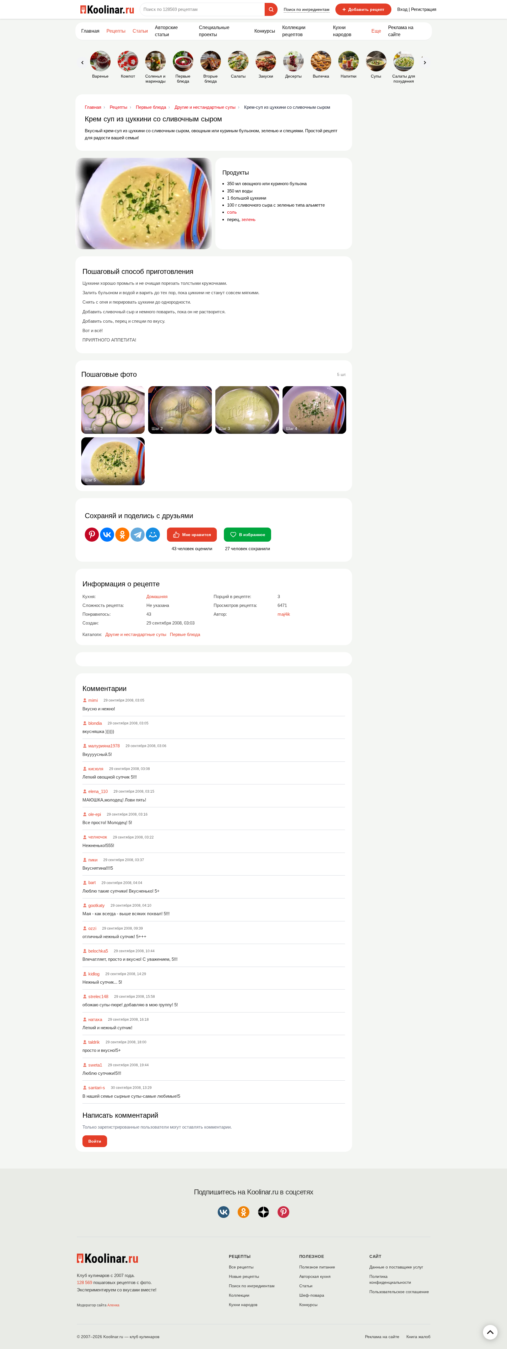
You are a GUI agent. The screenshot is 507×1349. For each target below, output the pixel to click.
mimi (93, 700)
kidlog (93, 973)
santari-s (96, 1087)
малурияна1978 (104, 745)
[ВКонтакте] (107, 535)
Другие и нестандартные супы (135, 634)
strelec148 (98, 996)
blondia (95, 723)
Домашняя (157, 596)
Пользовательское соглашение (399, 1291)
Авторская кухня (315, 1276)
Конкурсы (264, 31)
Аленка (113, 1305)
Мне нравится (196, 534)
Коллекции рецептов (293, 31)
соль (232, 212)
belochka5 (98, 950)
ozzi (92, 928)
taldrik (94, 1042)
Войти (94, 1141)
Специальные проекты (214, 31)
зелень (248, 219)
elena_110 (98, 791)
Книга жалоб (418, 1336)
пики (92, 859)
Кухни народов (342, 31)
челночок (97, 836)
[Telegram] (138, 535)
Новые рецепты (244, 1276)
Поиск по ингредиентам (306, 9)
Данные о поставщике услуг (396, 1267)
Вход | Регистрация (416, 9)
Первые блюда (185, 634)
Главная (90, 31)
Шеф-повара (311, 1295)
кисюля (95, 768)
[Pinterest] (92, 535)
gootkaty (96, 905)
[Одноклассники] (122, 535)
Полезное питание (317, 1267)
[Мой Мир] (153, 535)
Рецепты (116, 31)
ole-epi (94, 814)
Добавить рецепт (363, 9)
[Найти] (271, 9)
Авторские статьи (166, 31)
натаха (95, 1019)
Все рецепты (241, 1267)
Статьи (305, 1285)
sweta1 (95, 1064)
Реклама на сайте (400, 31)
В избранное (252, 534)
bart (92, 882)
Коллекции (239, 1295)
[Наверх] (490, 1332)
